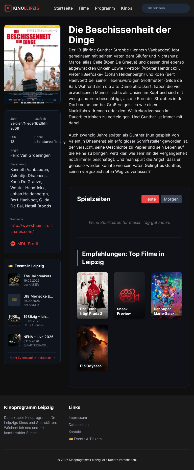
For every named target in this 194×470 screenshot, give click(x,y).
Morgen (171, 199)
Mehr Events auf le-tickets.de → (32, 358)
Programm (105, 8)
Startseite (63, 8)
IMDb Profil (27, 243)
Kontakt (75, 431)
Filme (84, 8)
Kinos (126, 8)
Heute (150, 199)
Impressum (78, 417)
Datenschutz (79, 424)
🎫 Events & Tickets (85, 439)
